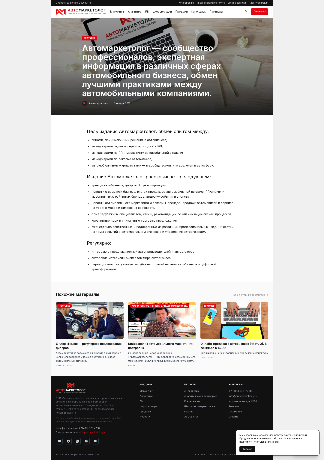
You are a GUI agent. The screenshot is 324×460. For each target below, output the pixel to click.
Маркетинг (117, 11)
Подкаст (189, 411)
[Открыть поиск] (246, 11)
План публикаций (258, 2)
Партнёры (216, 11)
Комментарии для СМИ (243, 401)
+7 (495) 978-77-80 (240, 390)
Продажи (182, 11)
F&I (147, 11)
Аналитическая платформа (200, 395)
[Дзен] (86, 441)
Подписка (260, 11)
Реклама (234, 406)
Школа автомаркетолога (211, 2)
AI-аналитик (191, 390)
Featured (89, 38)
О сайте (233, 416)
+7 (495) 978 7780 (89, 428)
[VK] (77, 441)
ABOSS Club (191, 416)
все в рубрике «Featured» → (250, 294)
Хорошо (247, 448)
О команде (235, 411)
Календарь (198, 11)
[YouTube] (59, 441)
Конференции (186, 2)
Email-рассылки (237, 2)
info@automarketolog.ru (92, 432)
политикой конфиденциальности (259, 441)
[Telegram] (68, 441)
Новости (145, 416)
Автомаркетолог (99, 103)
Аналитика (135, 11)
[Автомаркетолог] (81, 12)
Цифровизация (162, 11)
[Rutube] (95, 441)
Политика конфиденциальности (226, 454)
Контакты (200, 454)
